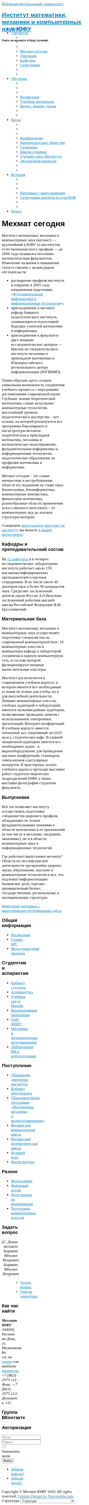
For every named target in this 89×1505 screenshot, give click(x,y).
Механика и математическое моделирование (24, 1035)
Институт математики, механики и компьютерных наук (41, 21)
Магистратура (23, 1162)
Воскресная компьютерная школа (23, 1130)
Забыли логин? (17, 1480)
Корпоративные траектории (24, 1012)
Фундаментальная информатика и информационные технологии (36, 299)
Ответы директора (28, 1294)
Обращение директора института (20, 1079)
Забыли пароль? (17, 1471)
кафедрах (18, 559)
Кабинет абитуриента (21, 1091)
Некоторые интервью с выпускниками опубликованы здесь (31, 908)
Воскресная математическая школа (24, 1143)
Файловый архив (19, 1187)
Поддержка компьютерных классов (23, 1213)
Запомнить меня (11, 1453)
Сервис (17, 941)
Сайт (16, 1021)
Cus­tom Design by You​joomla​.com (45, 1496)
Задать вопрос (26, 1284)
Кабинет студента (18, 985)
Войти (8, 1460)
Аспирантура (22, 992)
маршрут (10, 1371)
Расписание (20, 935)
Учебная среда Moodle (18, 1001)
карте (7, 1361)
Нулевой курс (18, 1155)
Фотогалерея (21, 1181)
